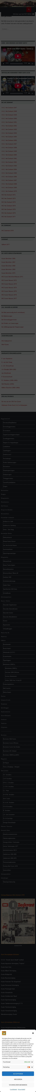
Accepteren (18, 1074)
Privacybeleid (21, 1089)
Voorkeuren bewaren (18, 1085)
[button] (33, 1033)
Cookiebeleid (13, 1089)
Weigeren (18, 1079)
